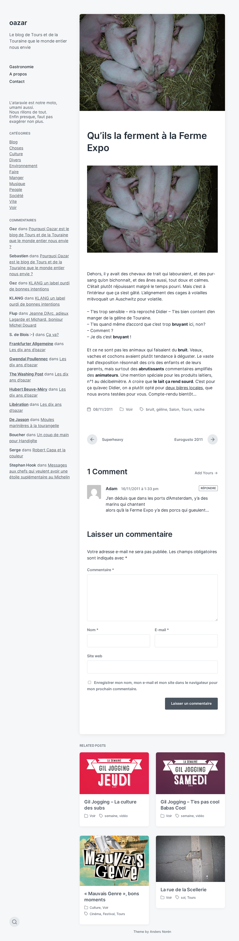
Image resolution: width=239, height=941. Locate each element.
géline (161, 409)
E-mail (162, 629)
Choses (16, 148)
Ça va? (52, 334)
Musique (17, 183)
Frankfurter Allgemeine (31, 343)
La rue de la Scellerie (184, 889)
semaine (111, 816)
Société (16, 195)
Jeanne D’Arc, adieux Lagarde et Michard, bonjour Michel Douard (38, 319)
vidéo (123, 816)
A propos (18, 74)
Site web (94, 656)
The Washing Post (26, 374)
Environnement (23, 165)
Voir (13, 207)
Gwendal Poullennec (28, 359)
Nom (92, 629)
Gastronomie (21, 66)
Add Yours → (206, 472)
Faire (14, 172)
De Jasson (19, 419)
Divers (15, 160)
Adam (111, 488)
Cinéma (95, 914)
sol (183, 897)
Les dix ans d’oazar (27, 349)
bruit (150, 409)
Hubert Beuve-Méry (28, 389)
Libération (18, 404)
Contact (17, 81)
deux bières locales (184, 387)
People (15, 189)
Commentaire (100, 569)
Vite (13, 201)
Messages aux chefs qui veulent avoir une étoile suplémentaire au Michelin (39, 471)
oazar (18, 23)
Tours (186, 409)
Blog (13, 142)
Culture (16, 154)
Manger (16, 177)
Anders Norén (160, 932)
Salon (174, 409)
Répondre (208, 488)
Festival (109, 914)
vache (199, 409)
